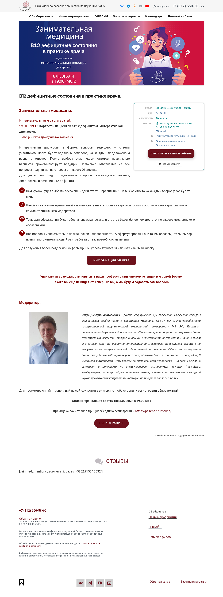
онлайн (191, 136)
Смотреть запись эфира (171, 153)
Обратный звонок (30, 518)
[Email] (141, 6)
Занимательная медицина (171, 136)
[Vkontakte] (122, 6)
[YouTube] (147, 6)
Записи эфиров (160, 537)
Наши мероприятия (163, 517)
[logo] (25, 6)
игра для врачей (167, 144)
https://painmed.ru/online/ (153, 411)
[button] (51, 16)
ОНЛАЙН (161, 113)
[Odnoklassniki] (134, 6)
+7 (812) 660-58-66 (187, 6)
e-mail (162, 131)
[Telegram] (128, 6)
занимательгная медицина (172, 140)
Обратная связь (160, 581)
